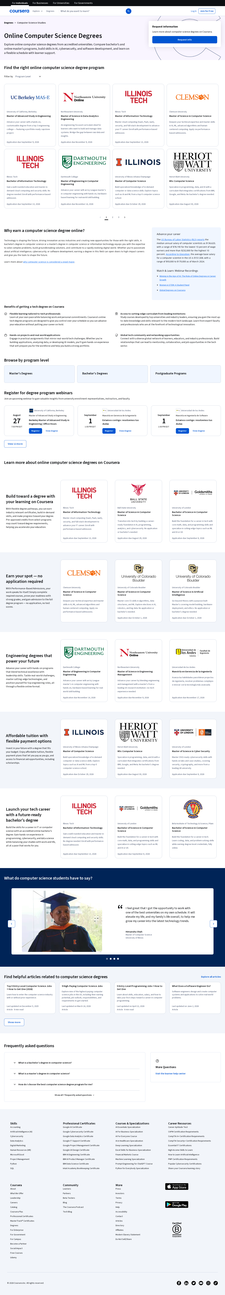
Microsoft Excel (17, 1154)
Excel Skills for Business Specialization (133, 1150)
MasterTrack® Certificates (22, 1220)
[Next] (213, 923)
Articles (119, 1220)
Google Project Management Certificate (81, 1145)
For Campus (15, 1239)
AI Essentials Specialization (128, 1127)
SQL (12, 1168)
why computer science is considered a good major (49, 261)
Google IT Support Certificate (76, 1140)
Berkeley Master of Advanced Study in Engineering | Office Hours (49, 422)
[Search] (128, 11)
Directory (120, 1225)
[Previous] (11, 923)
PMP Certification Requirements (182, 1159)
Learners (67, 1188)
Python (13, 1163)
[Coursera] (19, 11)
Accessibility (121, 1211)
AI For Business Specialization (129, 1131)
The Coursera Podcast (73, 1207)
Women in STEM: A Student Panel (174, 285)
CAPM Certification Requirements (183, 1131)
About (13, 1188)
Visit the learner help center (171, 1073)
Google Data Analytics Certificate (78, 1136)
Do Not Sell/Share (124, 1239)
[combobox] (89, 11)
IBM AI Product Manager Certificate (79, 1159)
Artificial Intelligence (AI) (21, 1131)
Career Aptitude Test (178, 1127)
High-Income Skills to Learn (180, 1150)
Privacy (119, 1202)
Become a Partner (18, 1243)
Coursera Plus (16, 1211)
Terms (119, 1198)
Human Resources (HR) (20, 1150)
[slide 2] (111, 959)
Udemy (13, 1257)
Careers (14, 1202)
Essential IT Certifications (180, 1145)
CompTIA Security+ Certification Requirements (189, 1140)
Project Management (19, 1159)
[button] (50, 11)
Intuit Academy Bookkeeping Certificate (81, 1168)
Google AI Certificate (72, 1127)
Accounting (15, 1127)
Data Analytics (16, 1140)
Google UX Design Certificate (76, 1150)
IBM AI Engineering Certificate (76, 1154)
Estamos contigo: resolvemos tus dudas (120, 422)
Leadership (15, 1198)
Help (118, 1207)
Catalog (13, 1207)
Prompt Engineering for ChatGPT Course (134, 1163)
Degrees (8, 22)
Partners (67, 1193)
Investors (120, 1193)
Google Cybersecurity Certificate (78, 1131)
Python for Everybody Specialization (132, 1168)
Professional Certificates (21, 1216)
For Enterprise (16, 1230)
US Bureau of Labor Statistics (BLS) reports (182, 239)
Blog (65, 1202)
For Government (17, 1234)
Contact (119, 1216)
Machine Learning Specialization (130, 1159)
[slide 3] (114, 959)
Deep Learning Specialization (129, 1145)
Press (118, 1188)
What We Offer (16, 1193)
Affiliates (120, 1230)
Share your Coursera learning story (184, 1168)
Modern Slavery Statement (128, 1234)
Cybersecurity (16, 1136)
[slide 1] (107, 959)
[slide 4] (118, 959)
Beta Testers (69, 1198)
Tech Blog (67, 1211)
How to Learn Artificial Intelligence (183, 1154)
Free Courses (16, 1253)
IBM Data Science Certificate (76, 1163)
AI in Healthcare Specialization (129, 1140)
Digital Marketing (18, 1145)
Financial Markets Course (127, 1154)
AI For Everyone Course (126, 1136)
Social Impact (16, 1248)
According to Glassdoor (178, 254)
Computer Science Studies (31, 22)
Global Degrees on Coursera (172, 290)
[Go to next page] (125, 217)
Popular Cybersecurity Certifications (185, 1163)
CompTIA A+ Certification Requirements (186, 1136)
